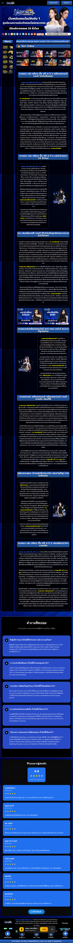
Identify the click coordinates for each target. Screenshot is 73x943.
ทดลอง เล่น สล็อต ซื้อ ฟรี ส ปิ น (31, 82)
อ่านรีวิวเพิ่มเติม (36, 912)
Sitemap (65, 923)
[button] (2, 2)
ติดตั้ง (44, 929)
